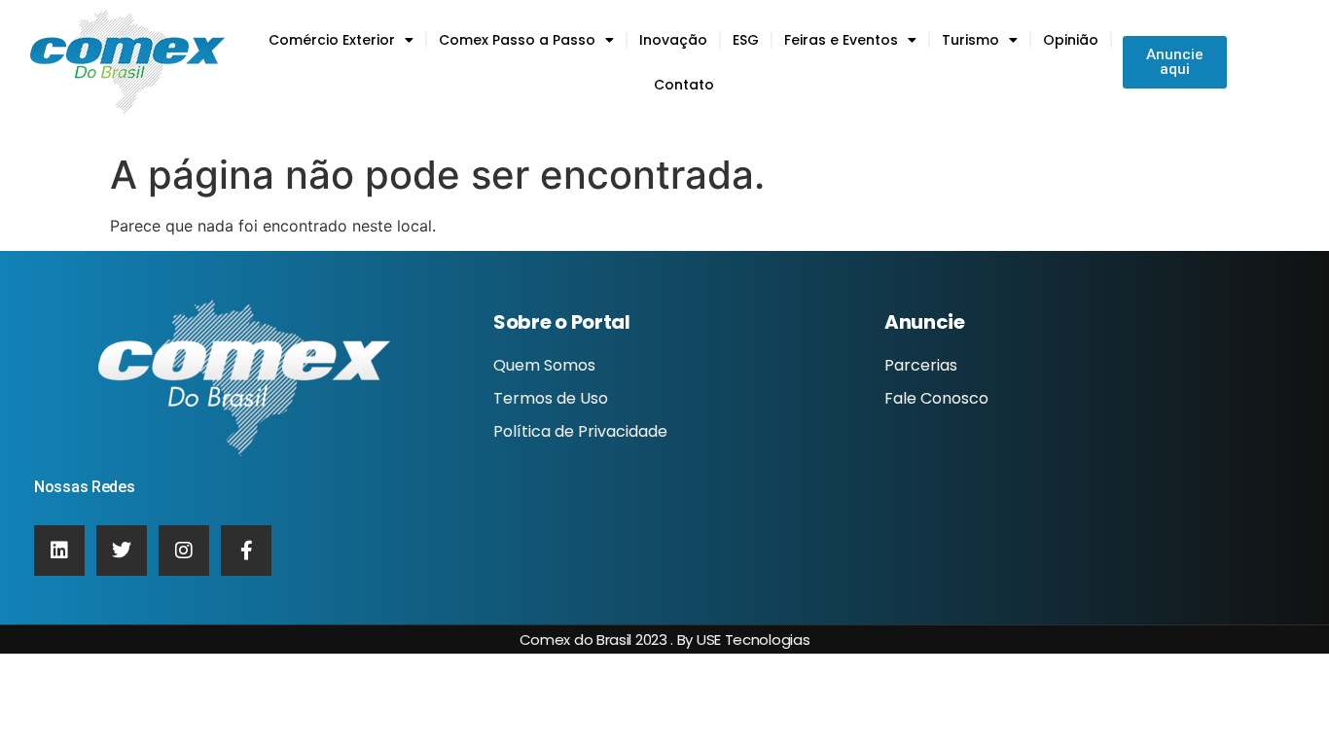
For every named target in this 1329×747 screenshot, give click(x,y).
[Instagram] (184, 550)
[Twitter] (121, 550)
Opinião (1070, 40)
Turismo (970, 40)
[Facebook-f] (246, 550)
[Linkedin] (59, 550)
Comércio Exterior (332, 40)
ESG (746, 40)
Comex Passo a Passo (517, 40)
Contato (684, 84)
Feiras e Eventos (841, 40)
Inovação (673, 40)
